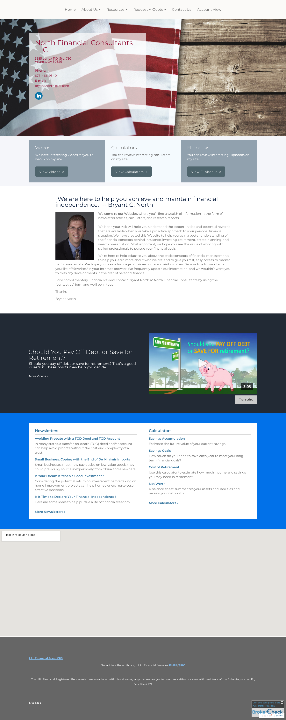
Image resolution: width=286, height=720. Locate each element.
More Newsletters (50, 512)
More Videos (38, 376)
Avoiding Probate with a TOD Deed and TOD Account (77, 438)
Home (70, 9)
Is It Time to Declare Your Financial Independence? (75, 497)
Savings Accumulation (167, 438)
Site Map (35, 702)
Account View (209, 9)
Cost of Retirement (164, 467)
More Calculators (164, 503)
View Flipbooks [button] (204, 172)
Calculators (160, 430)
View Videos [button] (49, 172)
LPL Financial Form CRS (46, 658)
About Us (90, 9)
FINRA (173, 665)
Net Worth (157, 484)
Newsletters (46, 430)
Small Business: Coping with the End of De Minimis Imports (82, 459)
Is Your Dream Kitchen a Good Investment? (69, 476)
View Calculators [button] (129, 172)
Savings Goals (160, 450)
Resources (115, 9)
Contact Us (181, 9)
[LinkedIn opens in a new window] (39, 96)
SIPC (182, 665)
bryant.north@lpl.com (52, 86)
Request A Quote (148, 9)
